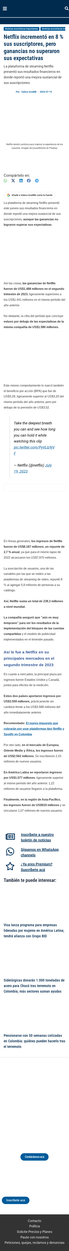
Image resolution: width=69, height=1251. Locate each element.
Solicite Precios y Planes (34, 1232)
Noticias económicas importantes (21, 29)
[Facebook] (29, 181)
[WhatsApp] (5, 181)
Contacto (34, 1221)
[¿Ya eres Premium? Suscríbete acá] (10, 866)
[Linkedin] (24, 1101)
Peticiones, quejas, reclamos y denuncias (34, 1243)
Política (34, 1226)
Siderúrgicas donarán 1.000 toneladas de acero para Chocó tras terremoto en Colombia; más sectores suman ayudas (34, 986)
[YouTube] (45, 1101)
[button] (67, 9)
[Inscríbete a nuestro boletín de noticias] (10, 836)
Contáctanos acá (34, 1157)
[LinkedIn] (21, 181)
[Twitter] (17, 1101)
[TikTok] (38, 1101)
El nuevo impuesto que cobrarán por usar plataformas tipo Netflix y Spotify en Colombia (34, 729)
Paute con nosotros (34, 1237)
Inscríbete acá (15, 1200)
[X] (13, 181)
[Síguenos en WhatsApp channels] (10, 851)
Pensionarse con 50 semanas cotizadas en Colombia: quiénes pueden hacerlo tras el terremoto (34, 1041)
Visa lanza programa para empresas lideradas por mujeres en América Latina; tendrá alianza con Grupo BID (34, 930)
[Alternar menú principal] (5, 8)
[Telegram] (37, 181)
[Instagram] (31, 1101)
